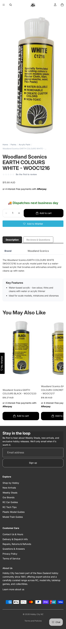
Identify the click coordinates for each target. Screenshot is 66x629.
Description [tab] (12, 239)
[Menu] (3, 4)
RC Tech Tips (9, 507)
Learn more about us (13, 589)
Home (5, 144)
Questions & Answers (14, 548)
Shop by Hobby (11, 482)
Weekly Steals (10, 492)
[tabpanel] (33, 274)
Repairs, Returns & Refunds (17, 544)
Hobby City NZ (36, 614)
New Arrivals (9, 487)
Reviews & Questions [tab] (38, 239)
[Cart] (62, 4)
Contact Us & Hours (13, 534)
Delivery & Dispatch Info (15, 539)
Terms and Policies (33, 621)
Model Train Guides (13, 516)
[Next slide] (57, 370)
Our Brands (8, 497)
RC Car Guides (10, 502)
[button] (33, 223)
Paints (13, 144)
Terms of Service (11, 558)
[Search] (10, 4)
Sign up (33, 462)
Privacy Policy (10, 553)
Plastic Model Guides (14, 512)
